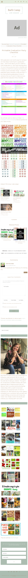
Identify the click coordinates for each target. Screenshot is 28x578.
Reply (25, 272)
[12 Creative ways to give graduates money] (19, 193)
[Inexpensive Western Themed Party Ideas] (6, 207)
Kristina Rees (10, 263)
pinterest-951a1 (22, 37)
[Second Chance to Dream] (14, 9)
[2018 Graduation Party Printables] (6, 193)
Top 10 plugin (14, 537)
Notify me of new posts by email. (10, 306)
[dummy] (17, 35)
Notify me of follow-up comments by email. (13, 303)
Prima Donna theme (14, 575)
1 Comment (14, 219)
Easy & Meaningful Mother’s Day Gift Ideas (16, 253)
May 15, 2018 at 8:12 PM (10, 265)
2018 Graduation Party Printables (20, 242)
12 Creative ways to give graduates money (18, 198)
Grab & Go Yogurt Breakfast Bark (17, 250)
